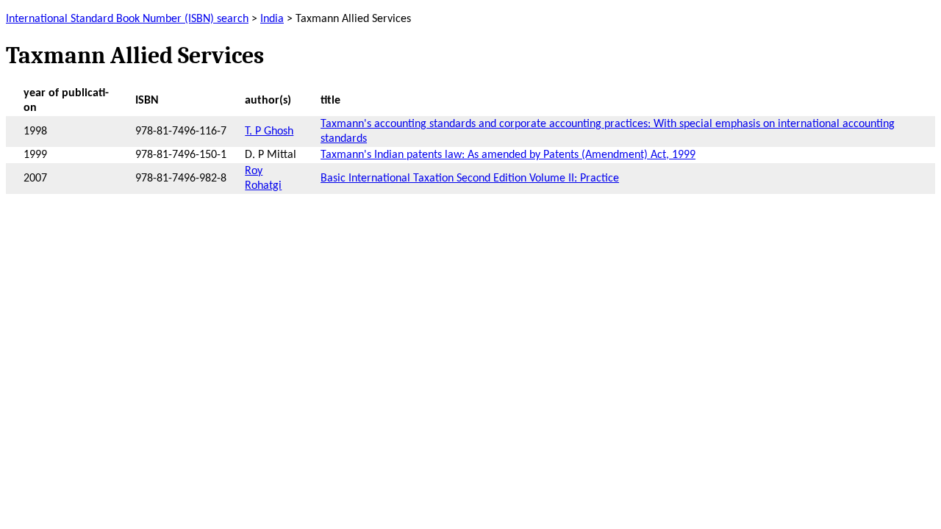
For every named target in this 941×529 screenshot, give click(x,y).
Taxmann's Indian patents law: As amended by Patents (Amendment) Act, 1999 (508, 155)
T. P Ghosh (269, 131)
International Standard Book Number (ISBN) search (127, 19)
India (272, 19)
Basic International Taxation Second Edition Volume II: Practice (470, 178)
